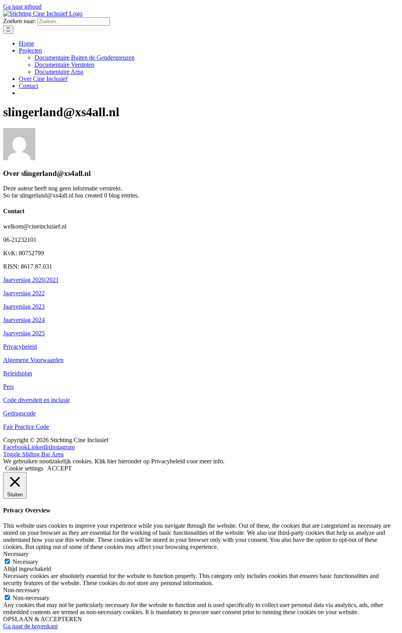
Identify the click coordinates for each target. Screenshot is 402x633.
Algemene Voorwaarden (33, 360)
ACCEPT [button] (59, 468)
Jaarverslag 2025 (24, 333)
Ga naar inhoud (22, 6)
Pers (8, 386)
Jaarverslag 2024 (24, 319)
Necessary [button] (16, 554)
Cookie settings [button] (24, 468)
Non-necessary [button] (21, 590)
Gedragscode (19, 413)
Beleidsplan (17, 373)
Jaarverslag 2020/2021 (31, 279)
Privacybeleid (20, 346)
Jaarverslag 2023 (24, 306)
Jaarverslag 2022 (24, 293)
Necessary (25, 561)
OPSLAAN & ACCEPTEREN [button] (42, 619)
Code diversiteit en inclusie (36, 400)
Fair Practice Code (26, 426)
